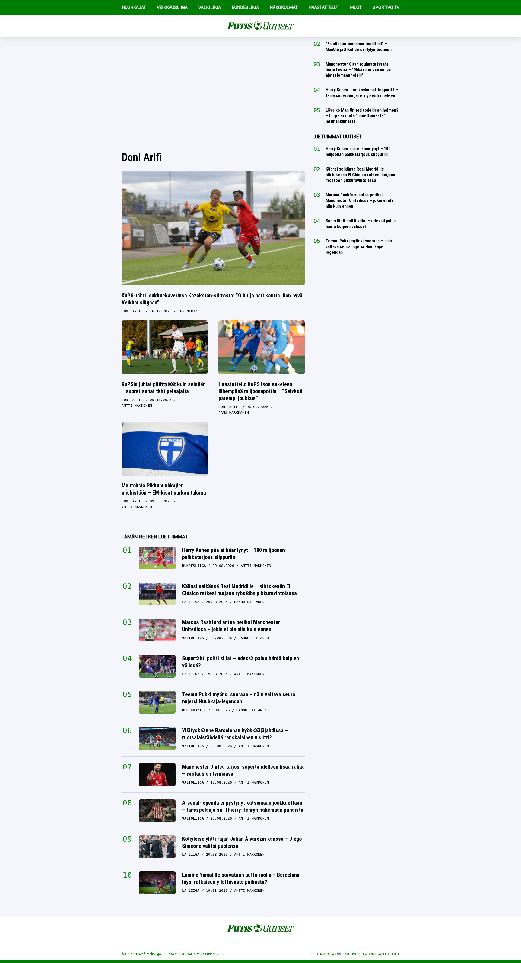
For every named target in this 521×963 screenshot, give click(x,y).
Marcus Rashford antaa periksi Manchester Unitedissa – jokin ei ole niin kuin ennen (231, 626)
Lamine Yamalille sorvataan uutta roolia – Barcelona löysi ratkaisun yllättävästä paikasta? (241, 878)
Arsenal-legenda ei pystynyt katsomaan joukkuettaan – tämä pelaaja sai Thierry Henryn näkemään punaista (242, 806)
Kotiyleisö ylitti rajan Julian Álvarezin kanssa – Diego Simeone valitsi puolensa (242, 842)
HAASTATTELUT (324, 7)
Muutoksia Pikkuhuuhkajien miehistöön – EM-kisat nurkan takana (164, 489)
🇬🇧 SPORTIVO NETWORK (355, 954)
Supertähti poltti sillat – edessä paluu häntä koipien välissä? (240, 662)
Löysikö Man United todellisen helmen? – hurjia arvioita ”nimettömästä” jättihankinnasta (362, 116)
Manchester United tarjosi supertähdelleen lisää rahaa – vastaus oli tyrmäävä (243, 770)
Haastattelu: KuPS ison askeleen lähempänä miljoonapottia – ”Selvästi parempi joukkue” (260, 391)
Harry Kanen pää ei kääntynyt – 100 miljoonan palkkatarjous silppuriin (233, 553)
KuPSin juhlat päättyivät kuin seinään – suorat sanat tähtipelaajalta (164, 387)
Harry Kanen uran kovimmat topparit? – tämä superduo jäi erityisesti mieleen (362, 92)
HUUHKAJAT (134, 7)
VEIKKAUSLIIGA (172, 7)
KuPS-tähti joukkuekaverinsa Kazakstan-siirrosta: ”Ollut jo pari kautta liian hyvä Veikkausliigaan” (212, 299)
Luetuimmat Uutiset (337, 136)
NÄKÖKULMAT (284, 7)
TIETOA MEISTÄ (322, 954)
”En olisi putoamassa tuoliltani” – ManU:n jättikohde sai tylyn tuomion (359, 46)
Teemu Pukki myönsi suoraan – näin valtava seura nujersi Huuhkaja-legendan (238, 698)
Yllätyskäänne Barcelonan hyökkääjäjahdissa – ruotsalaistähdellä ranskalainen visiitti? (235, 734)
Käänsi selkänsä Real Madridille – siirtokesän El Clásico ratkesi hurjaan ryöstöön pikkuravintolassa (239, 589)
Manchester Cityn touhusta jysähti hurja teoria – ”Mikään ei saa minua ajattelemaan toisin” (358, 70)
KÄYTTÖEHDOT (388, 954)
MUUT (356, 7)
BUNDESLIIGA (245, 7)
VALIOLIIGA (209, 7)
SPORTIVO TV (386, 7)
